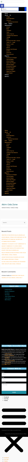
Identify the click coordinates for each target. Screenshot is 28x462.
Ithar (7, 39)
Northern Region (10, 67)
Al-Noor (7, 74)
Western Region (10, 64)
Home (6, 13)
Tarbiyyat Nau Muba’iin (12, 35)
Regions (7, 56)
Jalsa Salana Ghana (10, 296)
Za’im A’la (8, 52)
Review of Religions (9, 291)
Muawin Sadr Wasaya (11, 49)
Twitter (6, 400)
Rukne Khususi (10, 54)
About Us (8, 15)
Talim (7, 32)
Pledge (8, 16)
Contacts (8, 20)
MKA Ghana (8, 299)
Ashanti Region (10, 61)
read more (4, 364)
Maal (7, 28)
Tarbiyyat (8, 30)
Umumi (8, 27)
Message (4, 382)
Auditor (8, 50)
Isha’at (8, 47)
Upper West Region (11, 62)
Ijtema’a (7, 76)
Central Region (10, 59)
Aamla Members (10, 18)
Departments (8, 25)
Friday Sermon (8, 289)
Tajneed (8, 45)
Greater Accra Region (11, 57)
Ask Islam (7, 294)
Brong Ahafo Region (11, 66)
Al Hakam (7, 293)
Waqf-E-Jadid (9, 44)
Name (3, 372)
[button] (14, 104)
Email (3, 377)
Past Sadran (8, 23)
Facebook (6, 397)
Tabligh (8, 37)
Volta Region (9, 73)
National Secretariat (13, 22)
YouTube (6, 398)
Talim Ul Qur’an (10, 33)
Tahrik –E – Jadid (10, 42)
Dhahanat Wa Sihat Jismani (13, 40)
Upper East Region (10, 71)
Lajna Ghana (8, 298)
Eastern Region (10, 69)
